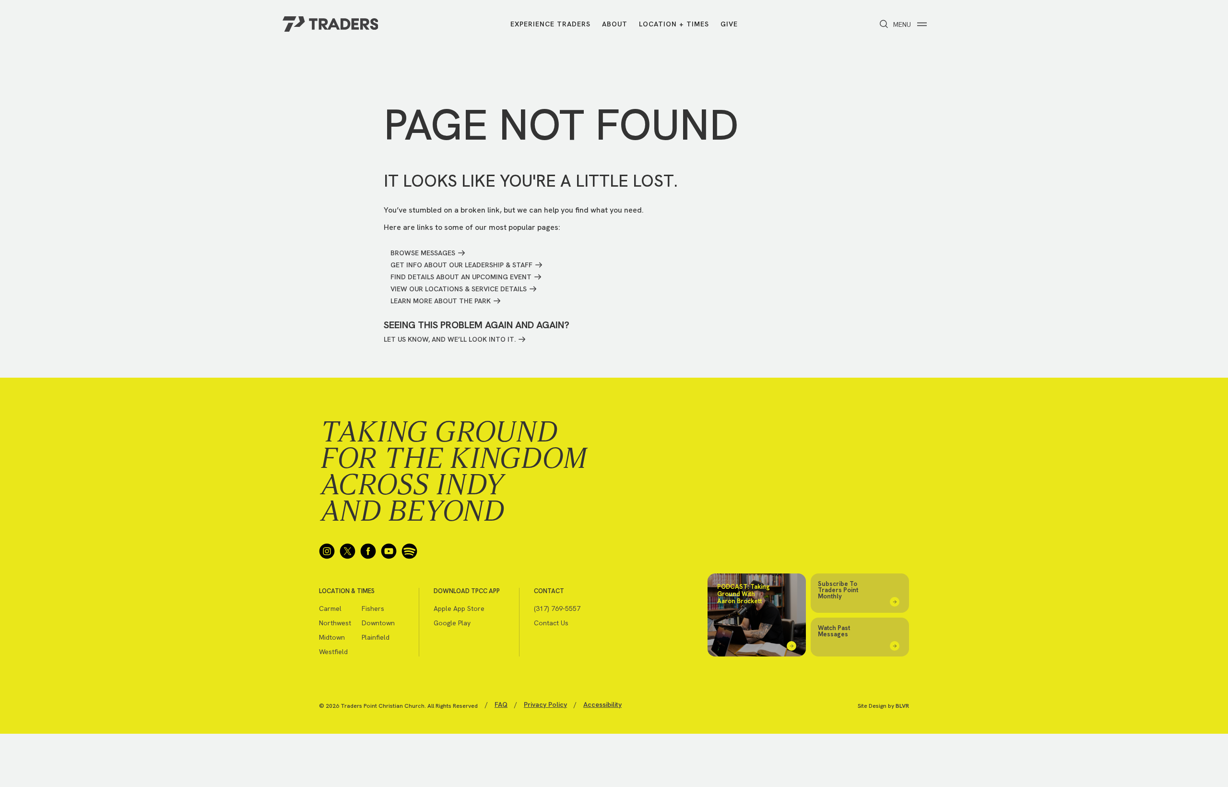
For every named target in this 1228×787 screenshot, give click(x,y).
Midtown (332, 637)
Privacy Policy (545, 704)
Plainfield (376, 637)
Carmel (330, 608)
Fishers (373, 608)
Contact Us (551, 623)
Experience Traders (550, 24)
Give (729, 24)
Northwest (335, 623)
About (614, 24)
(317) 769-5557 (557, 608)
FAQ (501, 704)
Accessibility (602, 704)
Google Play (452, 623)
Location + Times (674, 24)
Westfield (333, 651)
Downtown (378, 623)
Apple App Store (459, 608)
